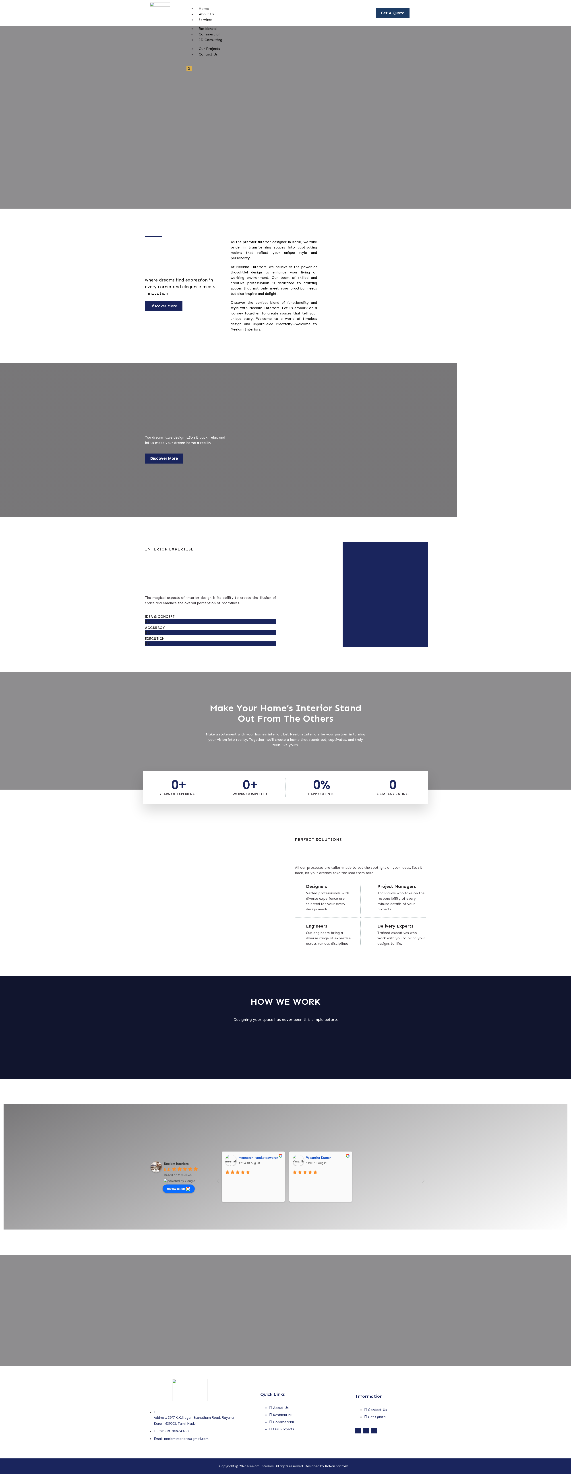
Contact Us (208, 54)
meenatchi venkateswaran (258, 1157)
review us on (176, 1188)
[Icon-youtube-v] (374, 1430)
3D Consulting (210, 40)
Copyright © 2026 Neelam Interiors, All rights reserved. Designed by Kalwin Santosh (283, 1466)
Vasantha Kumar (318, 1157)
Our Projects (209, 49)
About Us (206, 14)
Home (204, 8)
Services (205, 20)
